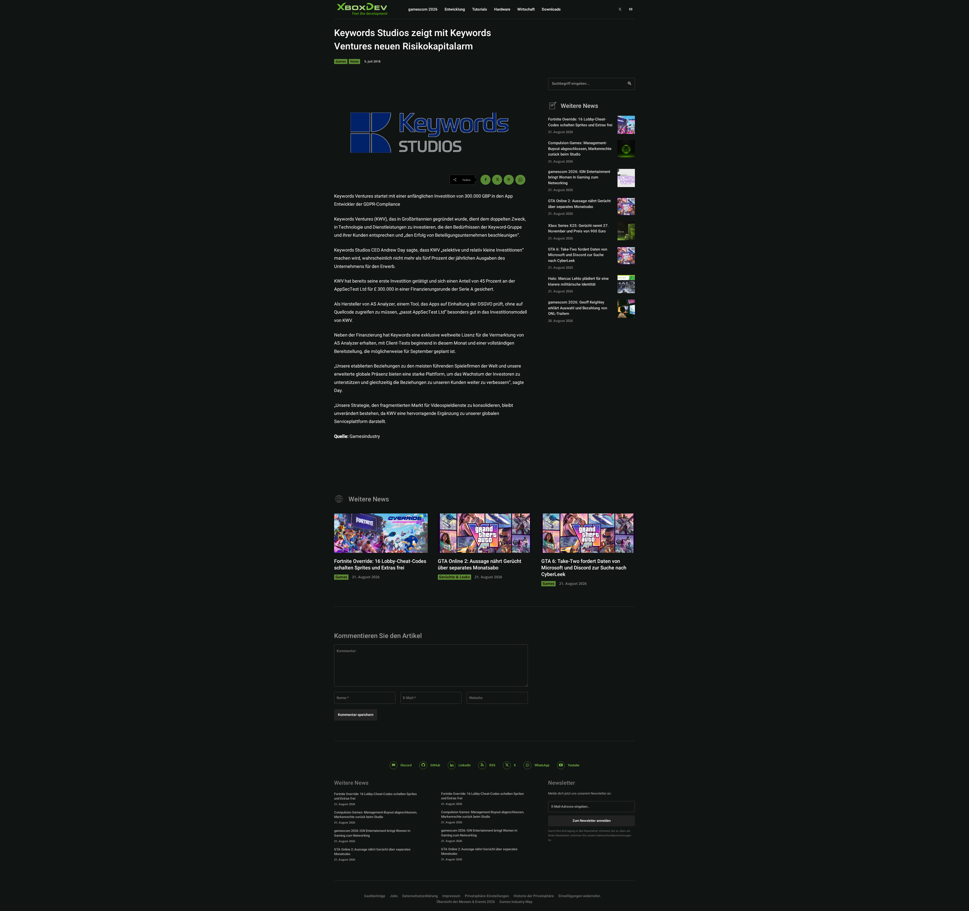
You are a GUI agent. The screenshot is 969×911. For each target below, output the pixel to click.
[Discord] (394, 765)
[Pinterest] (509, 180)
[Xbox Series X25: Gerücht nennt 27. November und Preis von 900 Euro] (626, 231)
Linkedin (465, 765)
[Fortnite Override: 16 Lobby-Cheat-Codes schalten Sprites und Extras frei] (626, 125)
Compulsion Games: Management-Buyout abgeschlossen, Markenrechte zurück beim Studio (579, 148)
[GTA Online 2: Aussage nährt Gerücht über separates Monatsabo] (626, 206)
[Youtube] (631, 9)
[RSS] (482, 765)
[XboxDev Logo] (362, 9)
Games (341, 61)
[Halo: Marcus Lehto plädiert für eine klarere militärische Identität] (626, 284)
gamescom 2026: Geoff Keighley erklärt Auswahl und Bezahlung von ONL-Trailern (577, 307)
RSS (492, 765)
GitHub (435, 765)
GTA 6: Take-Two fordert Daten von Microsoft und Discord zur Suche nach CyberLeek (577, 255)
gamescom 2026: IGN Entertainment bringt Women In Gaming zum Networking (579, 177)
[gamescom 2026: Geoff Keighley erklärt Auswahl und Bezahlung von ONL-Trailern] (626, 308)
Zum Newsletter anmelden (592, 820)
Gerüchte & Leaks (454, 576)
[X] (620, 9)
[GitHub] (423, 765)
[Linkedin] (452, 765)
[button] (487, 896)
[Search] (629, 84)
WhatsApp (541, 765)
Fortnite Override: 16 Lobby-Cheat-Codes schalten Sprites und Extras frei (580, 122)
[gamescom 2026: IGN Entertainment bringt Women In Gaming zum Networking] (626, 178)
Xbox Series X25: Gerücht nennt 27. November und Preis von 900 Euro (578, 228)
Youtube (573, 765)
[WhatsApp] (520, 180)
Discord (406, 765)
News (354, 61)
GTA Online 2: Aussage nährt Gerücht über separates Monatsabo (579, 203)
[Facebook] (485, 180)
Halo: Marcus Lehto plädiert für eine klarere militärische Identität (578, 281)
